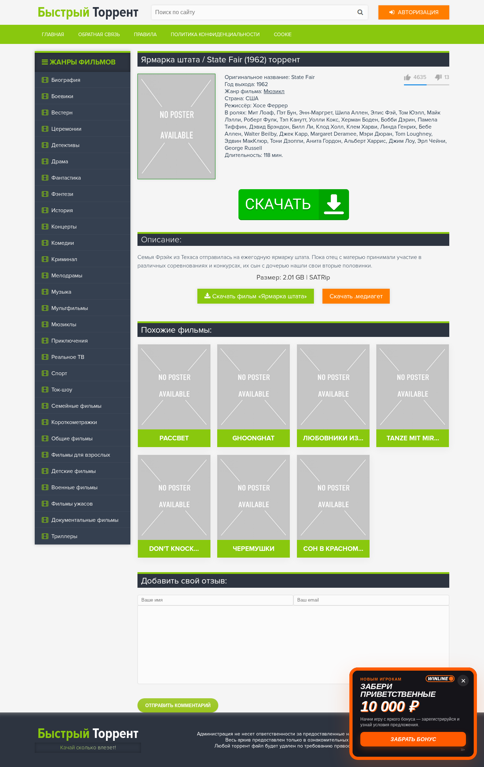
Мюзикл (274, 91)
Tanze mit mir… (413, 438)
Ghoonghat (253, 438)
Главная (53, 35)
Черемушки (254, 549)
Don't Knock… (174, 549)
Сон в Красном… (333, 549)
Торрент (88, 12)
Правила (145, 35)
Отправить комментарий (177, 705)
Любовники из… (333, 438)
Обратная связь (99, 35)
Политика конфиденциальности (215, 35)
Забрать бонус (413, 739)
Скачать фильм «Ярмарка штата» (259, 296)
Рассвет (174, 438)
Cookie (283, 35)
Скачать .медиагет (356, 296)
